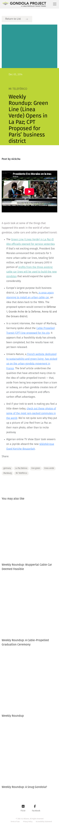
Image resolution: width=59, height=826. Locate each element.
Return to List (13, 19)
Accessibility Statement (44, 822)
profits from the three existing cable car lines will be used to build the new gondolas (31, 272)
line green (35, 468)
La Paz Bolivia (21, 468)
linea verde (49, 468)
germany (7, 468)
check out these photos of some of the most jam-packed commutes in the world (31, 414)
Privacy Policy (27, 822)
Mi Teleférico (21, 473)
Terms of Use (15, 822)
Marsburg (7, 473)
